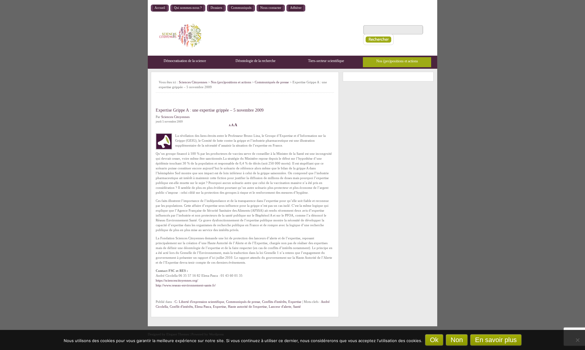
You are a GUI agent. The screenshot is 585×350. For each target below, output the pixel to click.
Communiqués (241, 7)
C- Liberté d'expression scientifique (199, 301)
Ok (434, 340)
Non (457, 340)
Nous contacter (270, 7)
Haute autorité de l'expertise (247, 306)
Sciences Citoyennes (193, 82)
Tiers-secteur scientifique (326, 61)
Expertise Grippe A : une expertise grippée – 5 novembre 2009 (210, 110)
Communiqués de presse (243, 301)
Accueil (159, 7)
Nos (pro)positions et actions (397, 61)
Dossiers (216, 7)
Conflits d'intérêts (274, 301)
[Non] (577, 340)
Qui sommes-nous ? (188, 7)
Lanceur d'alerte (280, 306)
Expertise (294, 301)
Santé (297, 306)
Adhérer (296, 7)
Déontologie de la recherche (255, 61)
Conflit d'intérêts (181, 306)
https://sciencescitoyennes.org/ (177, 280)
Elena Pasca (203, 306)
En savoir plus (496, 340)
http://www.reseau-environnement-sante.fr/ (186, 285)
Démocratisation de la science (185, 61)
